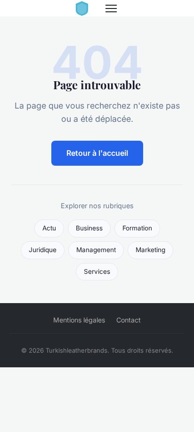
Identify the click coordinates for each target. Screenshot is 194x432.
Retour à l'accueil (97, 153)
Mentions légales (79, 320)
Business (89, 228)
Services (97, 271)
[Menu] (111, 8)
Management (96, 250)
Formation (137, 228)
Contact (128, 320)
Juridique (43, 250)
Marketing (150, 250)
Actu (49, 228)
